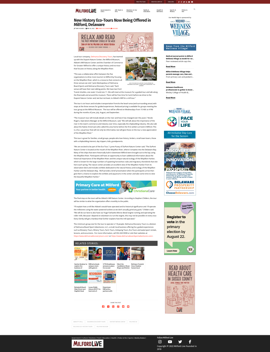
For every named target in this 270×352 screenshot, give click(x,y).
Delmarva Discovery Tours (101, 56)
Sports (130, 338)
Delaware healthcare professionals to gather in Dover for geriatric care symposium (179, 88)
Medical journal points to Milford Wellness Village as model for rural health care (180, 57)
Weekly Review (140, 338)
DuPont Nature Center (117, 322)
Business (92, 338)
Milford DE (133, 322)
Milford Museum (102, 326)
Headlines (115, 28)
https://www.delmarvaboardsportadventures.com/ (132, 236)
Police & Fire (122, 338)
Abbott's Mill (78, 322)
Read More (170, 66)
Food (99, 338)
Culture (85, 338)
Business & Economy (103, 28)
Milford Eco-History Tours (82, 326)
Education (106, 338)
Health (113, 338)
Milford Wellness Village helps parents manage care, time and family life (178, 73)
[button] (194, 9)
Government (76, 338)
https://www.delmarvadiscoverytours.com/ (91, 236)
